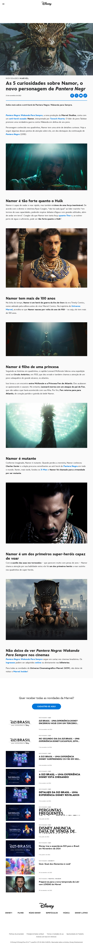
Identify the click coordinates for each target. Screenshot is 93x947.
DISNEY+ (8, 913)
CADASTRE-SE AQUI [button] (46, 706)
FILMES (21, 913)
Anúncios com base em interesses (46, 937)
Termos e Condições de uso (55, 934)
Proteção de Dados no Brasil (35, 934)
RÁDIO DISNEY (35, 913)
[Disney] (46, 4)
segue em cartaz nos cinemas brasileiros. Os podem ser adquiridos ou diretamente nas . (44, 661)
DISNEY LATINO (81, 913)
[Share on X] (76, 96)
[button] (3, 4)
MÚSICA (66, 913)
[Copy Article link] (85, 96)
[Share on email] (81, 95)
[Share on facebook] (72, 96)
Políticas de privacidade (16, 934)
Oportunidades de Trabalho (75, 934)
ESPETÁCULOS (52, 913)
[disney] (46, 906)
